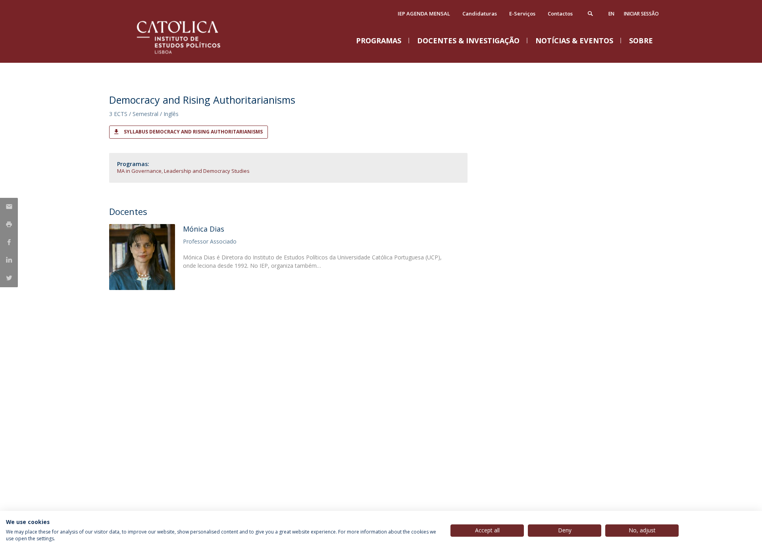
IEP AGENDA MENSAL (424, 13)
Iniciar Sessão (641, 13)
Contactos (560, 13)
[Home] (188, 54)
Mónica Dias (203, 229)
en (611, 13)
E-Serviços (522, 13)
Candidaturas (479, 13)
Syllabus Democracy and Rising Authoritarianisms (193, 131)
